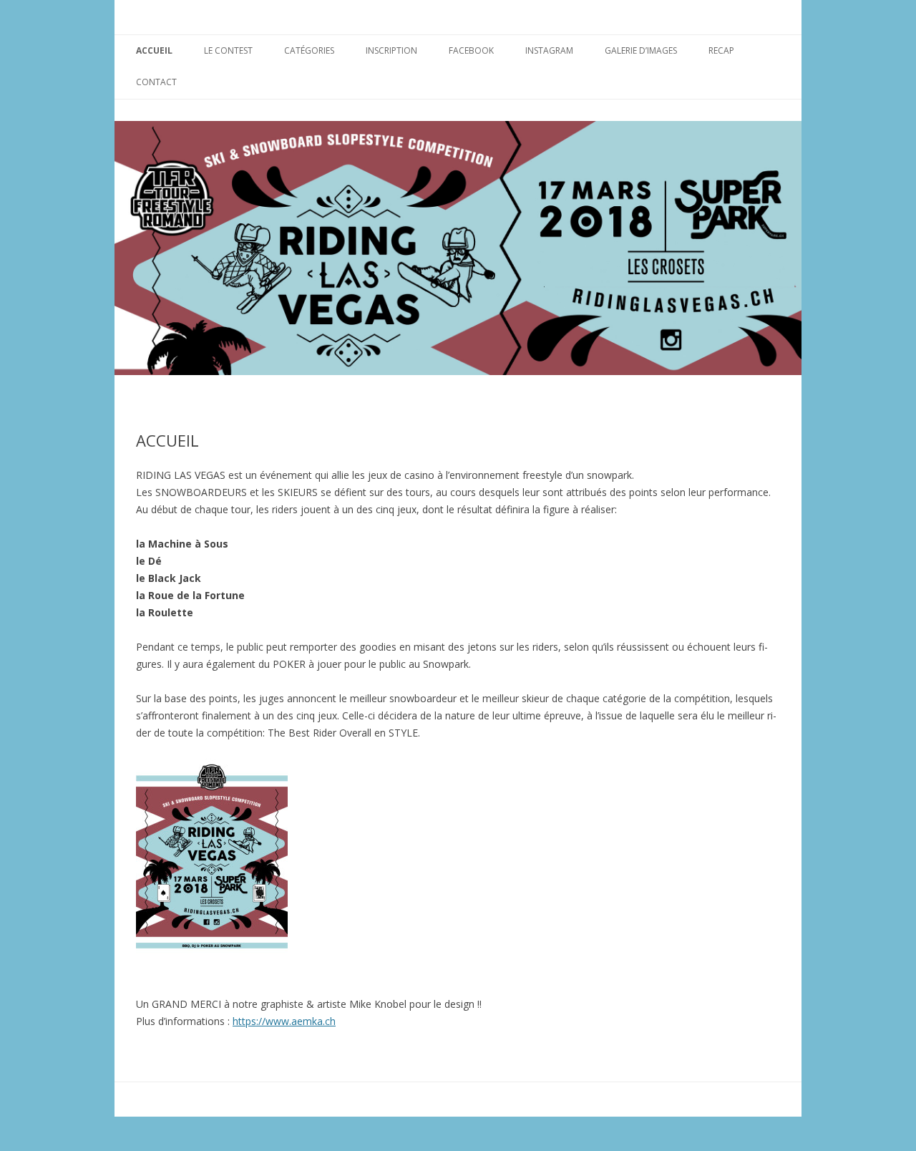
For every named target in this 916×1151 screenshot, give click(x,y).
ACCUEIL (154, 50)
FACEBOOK (471, 50)
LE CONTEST (228, 50)
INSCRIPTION (391, 50)
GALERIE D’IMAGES (641, 50)
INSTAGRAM (549, 50)
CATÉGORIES (309, 50)
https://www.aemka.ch (284, 1021)
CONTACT (156, 82)
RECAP (721, 50)
